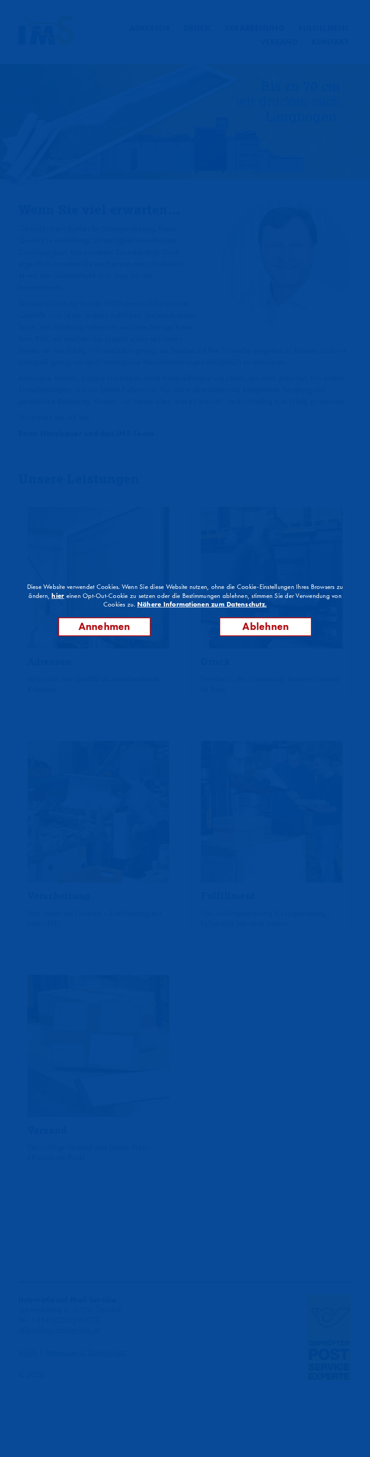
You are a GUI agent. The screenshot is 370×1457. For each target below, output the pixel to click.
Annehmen (104, 626)
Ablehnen (265, 626)
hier (57, 595)
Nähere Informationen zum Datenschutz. (202, 604)
